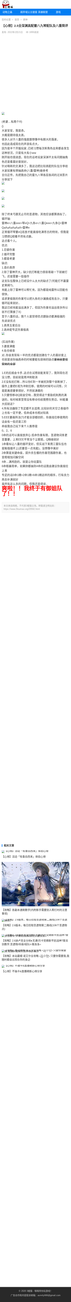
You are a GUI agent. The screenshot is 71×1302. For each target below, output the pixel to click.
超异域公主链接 (28, 12)
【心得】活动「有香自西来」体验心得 (24, 856)
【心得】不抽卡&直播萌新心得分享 (22, 971)
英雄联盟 (43, 12)
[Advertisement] (35, 73)
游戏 (58, 12)
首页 (17, 19)
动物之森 (7, 12)
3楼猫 (29, 1291)
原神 (25, 19)
